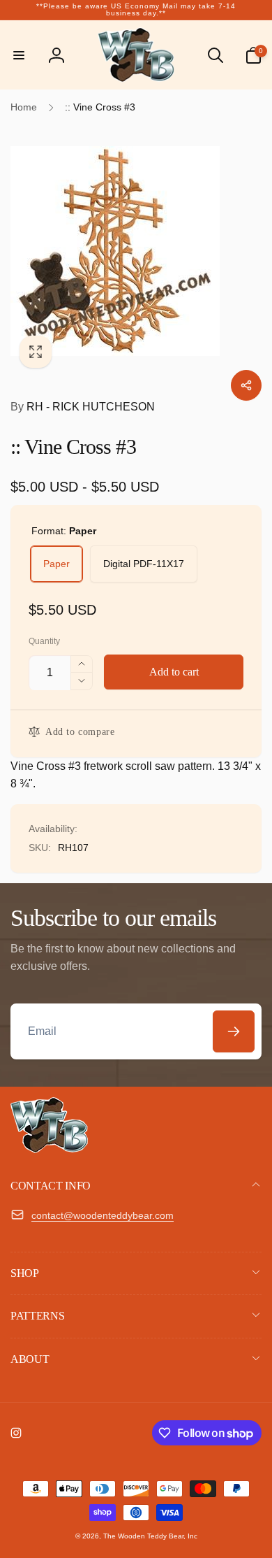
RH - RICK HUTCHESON (82, 407)
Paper (56, 563)
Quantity (44, 641)
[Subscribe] (234, 1031)
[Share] (246, 385)
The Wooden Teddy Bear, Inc (150, 1536)
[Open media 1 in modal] (136, 251)
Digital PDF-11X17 (143, 563)
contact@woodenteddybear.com (102, 1215)
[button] (18, 55)
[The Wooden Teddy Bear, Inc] (49, 1149)
